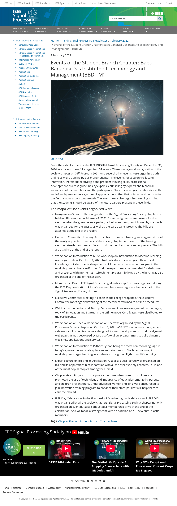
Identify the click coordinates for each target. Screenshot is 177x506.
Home (55, 40)
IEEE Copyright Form (28, 135)
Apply (160, 18)
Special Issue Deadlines (29, 127)
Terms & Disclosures (13, 492)
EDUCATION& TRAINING (63, 30)
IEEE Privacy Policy (130, 487)
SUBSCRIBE (34, 448)
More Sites (80, 3)
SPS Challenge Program (29, 88)
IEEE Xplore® (23, 3)
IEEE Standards (42, 3)
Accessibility (54, 487)
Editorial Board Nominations (32, 49)
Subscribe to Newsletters (103, 3)
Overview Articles (27, 64)
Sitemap (17, 487)
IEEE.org (8, 3)
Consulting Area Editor (29, 45)
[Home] (25, 10)
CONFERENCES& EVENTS (42, 30)
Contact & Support (35, 487)
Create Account (154, 3)
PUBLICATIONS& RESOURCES (20, 30)
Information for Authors (30, 59)
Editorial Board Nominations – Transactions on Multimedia (32, 54)
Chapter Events (68, 421)
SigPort (22, 84)
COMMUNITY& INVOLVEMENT (87, 30)
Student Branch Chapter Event (98, 421)
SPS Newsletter (25, 92)
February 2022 (119, 40)
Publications (24, 72)
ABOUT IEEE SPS (127, 30)
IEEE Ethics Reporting (105, 487)
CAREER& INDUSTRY (107, 30)
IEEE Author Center (27, 131)
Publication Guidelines (29, 76)
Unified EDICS (25, 108)
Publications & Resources (29, 40)
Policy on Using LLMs (28, 68)
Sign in (169, 3)
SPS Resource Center (28, 96)
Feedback (149, 487)
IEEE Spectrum (62, 3)
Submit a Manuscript (28, 100)
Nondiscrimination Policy (77, 487)
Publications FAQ (26, 80)
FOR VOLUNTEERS (153, 28)
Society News (57, 158)
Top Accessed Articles (29, 104)
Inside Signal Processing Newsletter (84, 40)
